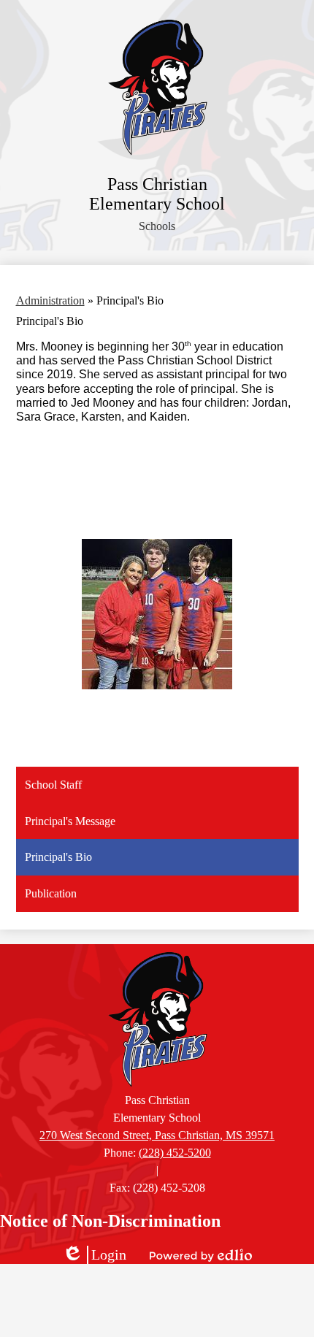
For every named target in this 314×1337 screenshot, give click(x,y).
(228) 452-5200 (175, 1152)
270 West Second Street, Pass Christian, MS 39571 (157, 1135)
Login (94, 1255)
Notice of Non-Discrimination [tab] (110, 1220)
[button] (157, 226)
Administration (50, 300)
